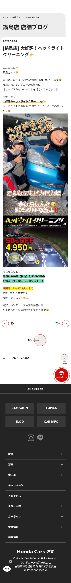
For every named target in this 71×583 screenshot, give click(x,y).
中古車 (12, 475)
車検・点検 (14, 506)
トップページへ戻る (18, 358)
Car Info (51, 422)
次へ (57, 323)
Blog (19, 422)
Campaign (19, 408)
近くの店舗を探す (35, 388)
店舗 (10, 454)
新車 (10, 464)
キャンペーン (15, 485)
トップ (5, 17)
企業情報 (13, 527)
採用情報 (13, 537)
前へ (13, 323)
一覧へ (28, 340)
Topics (51, 408)
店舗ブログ (16, 17)
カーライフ (14, 516)
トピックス (14, 496)
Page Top (64, 363)
